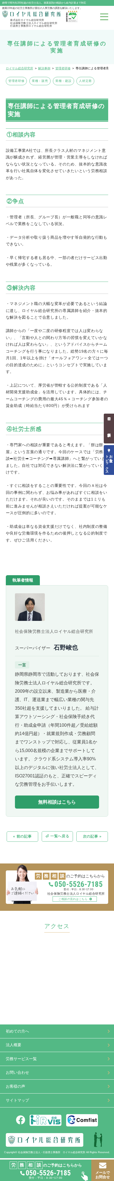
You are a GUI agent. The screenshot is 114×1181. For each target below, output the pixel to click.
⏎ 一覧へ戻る (57, 836)
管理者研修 (16, 80)
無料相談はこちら (57, 802)
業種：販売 (40, 80)
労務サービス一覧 (21, 1059)
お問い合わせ (17, 1072)
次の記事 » (92, 836)
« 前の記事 (22, 836)
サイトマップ (17, 1100)
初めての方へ (17, 1031)
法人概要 (13, 1045)
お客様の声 (15, 1086)
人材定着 (85, 80)
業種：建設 (63, 80)
